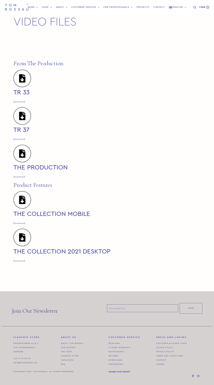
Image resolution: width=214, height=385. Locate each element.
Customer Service (83, 7)
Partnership (116, 364)
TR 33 (21, 92)
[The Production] (22, 153)
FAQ (63, 364)
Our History (68, 347)
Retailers (114, 343)
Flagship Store (70, 356)
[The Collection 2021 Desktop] (22, 237)
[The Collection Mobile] (22, 200)
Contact (159, 7)
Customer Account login (171, 343)
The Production (40, 167)
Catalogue (67, 360)
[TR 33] (22, 78)
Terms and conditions (169, 356)
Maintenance (116, 352)
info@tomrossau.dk (25, 363)
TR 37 (21, 130)
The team (66, 352)
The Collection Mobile (51, 214)
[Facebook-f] (193, 376)
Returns (113, 356)
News (31, 7)
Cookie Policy (164, 347)
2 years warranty (119, 347)
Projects (143, 7)
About (60, 7)
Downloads (116, 360)
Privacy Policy (165, 352)
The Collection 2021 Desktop (62, 251)
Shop (45, 7)
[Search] (194, 7)
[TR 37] (22, 116)
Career (160, 364)
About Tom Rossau (72, 343)
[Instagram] (198, 376)
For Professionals (116, 7)
